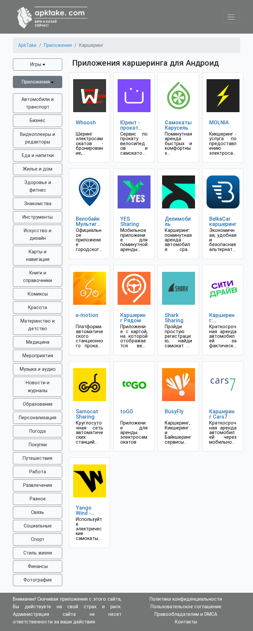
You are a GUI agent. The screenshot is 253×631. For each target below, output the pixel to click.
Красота (37, 307)
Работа (37, 472)
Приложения (36, 82)
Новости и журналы (37, 386)
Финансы (38, 566)
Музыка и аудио (38, 369)
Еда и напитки (38, 155)
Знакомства (37, 203)
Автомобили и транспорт (37, 103)
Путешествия (37, 458)
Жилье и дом (37, 169)
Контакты (186, 622)
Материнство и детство (37, 324)
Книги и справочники (37, 276)
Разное (38, 499)
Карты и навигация (37, 255)
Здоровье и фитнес (37, 186)
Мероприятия (37, 356)
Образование (38, 404)
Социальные (38, 526)
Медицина (37, 342)
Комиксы (38, 294)
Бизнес (37, 120)
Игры (36, 64)
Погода (37, 431)
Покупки (38, 445)
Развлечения (37, 485)
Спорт (37, 539)
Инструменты (37, 217)
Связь (37, 512)
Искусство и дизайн (37, 234)
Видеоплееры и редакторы (37, 138)
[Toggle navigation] (231, 17)
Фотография (37, 580)
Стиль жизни (37, 553)
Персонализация (37, 418)
